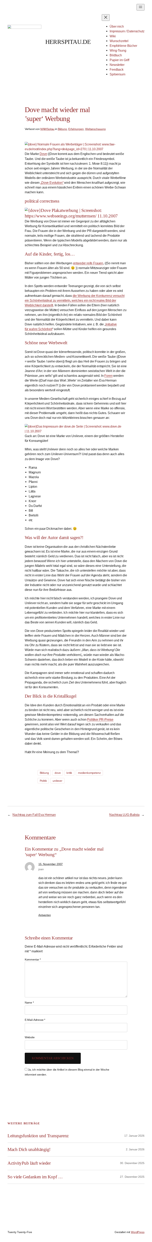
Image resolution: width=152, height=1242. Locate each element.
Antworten (44, 915)
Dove (43, 154)
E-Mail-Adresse (35, 1019)
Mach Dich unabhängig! (29, 1149)
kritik (69, 772)
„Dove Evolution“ (51, 182)
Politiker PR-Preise (100, 719)
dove (58, 772)
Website (30, 1037)
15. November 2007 (50, 864)
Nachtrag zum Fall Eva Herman (34, 814)
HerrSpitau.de (68, 41)
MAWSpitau (47, 129)
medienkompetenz (89, 772)
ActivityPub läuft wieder (29, 1163)
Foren (108, 375)
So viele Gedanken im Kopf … (35, 1176)
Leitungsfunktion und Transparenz (38, 1135)
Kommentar (33, 959)
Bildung (62, 129)
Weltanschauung (95, 129)
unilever (57, 780)
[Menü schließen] (106, 17)
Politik (43, 780)
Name (29, 1002)
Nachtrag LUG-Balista (124, 814)
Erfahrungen (76, 129)
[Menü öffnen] (140, 7)
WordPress (137, 1232)
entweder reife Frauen (88, 263)
